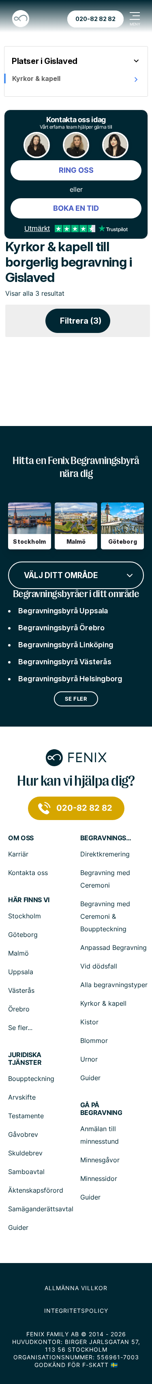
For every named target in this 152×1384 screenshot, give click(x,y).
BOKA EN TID (76, 208)
